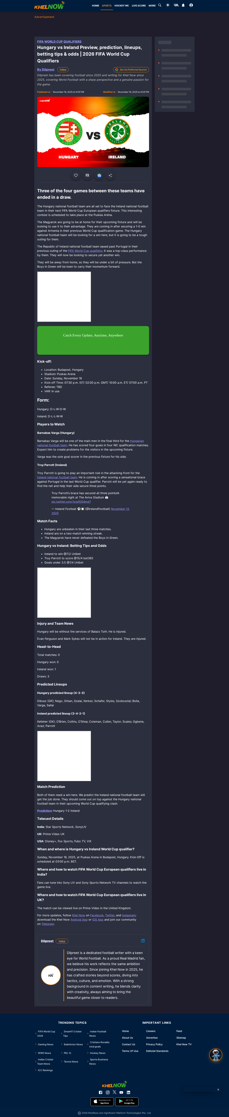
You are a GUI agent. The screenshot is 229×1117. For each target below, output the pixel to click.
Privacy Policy (154, 1044)
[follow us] (98, 175)
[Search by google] (159, 5)
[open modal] (215, 1054)
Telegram (48, 924)
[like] (76, 175)
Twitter (109, 915)
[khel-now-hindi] (176, 5)
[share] (110, 175)
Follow (63, 69)
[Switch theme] (168, 5)
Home (125, 1031)
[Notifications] (183, 6)
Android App (79, 919)
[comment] (87, 175)
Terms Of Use (130, 1050)
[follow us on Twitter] (114, 1092)
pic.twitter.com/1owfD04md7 (71, 501)
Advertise (152, 1037)
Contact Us (128, 1044)
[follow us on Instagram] (108, 1092)
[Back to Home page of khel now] (49, 5)
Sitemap (181, 1037)
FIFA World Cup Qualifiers (59, 41)
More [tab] (152, 5)
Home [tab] (95, 5)
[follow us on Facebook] (100, 1092)
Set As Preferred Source (133, 69)
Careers (150, 1031)
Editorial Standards (157, 1050)
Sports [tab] (107, 5)
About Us (127, 1037)
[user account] (191, 6)
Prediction (44, 810)
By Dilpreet (45, 69)
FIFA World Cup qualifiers (85, 251)
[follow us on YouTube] (121, 1092)
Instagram (128, 915)
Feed (179, 1031)
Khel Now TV (184, 1044)
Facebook (97, 915)
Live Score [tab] (139, 5)
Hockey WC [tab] (121, 5)
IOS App (97, 919)
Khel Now (78, 915)
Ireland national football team (57, 477)
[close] (218, 1089)
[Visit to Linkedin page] (143, 941)
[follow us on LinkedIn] (128, 1092)
